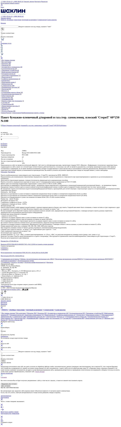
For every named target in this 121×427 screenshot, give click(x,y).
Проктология (6, 77)
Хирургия (6, 89)
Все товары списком (8, 60)
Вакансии (44, 1)
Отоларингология (8, 74)
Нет (2, 420)
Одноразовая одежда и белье (12, 92)
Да (1, 419)
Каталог (8, 113)
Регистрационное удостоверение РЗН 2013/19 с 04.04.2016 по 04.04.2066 (24, 252)
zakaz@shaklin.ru (6, 286)
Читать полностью (7, 373)
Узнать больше (40, 371)
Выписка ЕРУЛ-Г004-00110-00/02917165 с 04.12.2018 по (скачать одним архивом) (27, 244)
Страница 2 (4, 249)
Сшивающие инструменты (10, 259)
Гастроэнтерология (9, 68)
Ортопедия (5, 80)
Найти (3, 361)
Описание (4, 172)
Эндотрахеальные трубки (25, 261)
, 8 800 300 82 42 (18, 1)
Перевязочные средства (10, 87)
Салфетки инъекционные (10, 79)
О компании (5, 262)
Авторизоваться (6, 396)
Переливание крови (8, 82)
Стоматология (42, 20)
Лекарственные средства (10, 106)
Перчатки (6, 63)
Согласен (4, 377)
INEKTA (3, 20)
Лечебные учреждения (14, 20)
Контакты (38, 1)
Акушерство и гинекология (11, 67)
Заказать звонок (29, 1)
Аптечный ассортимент (29, 20)
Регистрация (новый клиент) (10, 3)
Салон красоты (52, 20)
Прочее (4, 109)
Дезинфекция (7, 99)
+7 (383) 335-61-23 (7, 1)
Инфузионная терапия (10, 72)
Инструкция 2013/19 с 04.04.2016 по (12, 256)
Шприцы (5, 107)
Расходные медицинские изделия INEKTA (69, 259)
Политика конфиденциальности (35, 262)
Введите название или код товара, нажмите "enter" (35, 26)
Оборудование (7, 96)
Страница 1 (4, 248)
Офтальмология (107, 315)
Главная (3, 113)
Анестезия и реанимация (11, 75)
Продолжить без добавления (10, 413)
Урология (6, 65)
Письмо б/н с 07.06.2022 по (9, 241)
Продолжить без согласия (9, 384)
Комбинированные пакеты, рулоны (32, 113)
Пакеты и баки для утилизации (12, 101)
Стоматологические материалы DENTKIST (98, 259)
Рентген (5, 91)
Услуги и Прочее (8, 111)
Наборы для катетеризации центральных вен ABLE (37, 259)
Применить (4, 336)
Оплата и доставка (17, 262)
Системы (5, 102)
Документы (11, 172)
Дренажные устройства (10, 70)
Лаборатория (7, 84)
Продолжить (5, 397)
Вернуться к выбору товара (9, 412)
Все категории (6, 62)
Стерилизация (7, 104)
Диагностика (7, 97)
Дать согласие (6, 386)
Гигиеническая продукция (11, 94)
